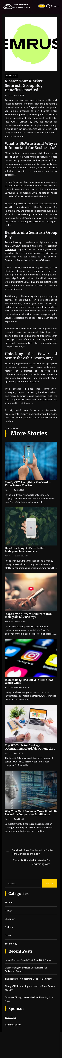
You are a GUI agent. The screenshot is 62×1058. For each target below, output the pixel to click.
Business (9, 902)
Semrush (14, 428)
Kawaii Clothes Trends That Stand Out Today (28, 960)
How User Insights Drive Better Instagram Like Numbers (25, 550)
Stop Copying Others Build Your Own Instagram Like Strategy (28, 615)
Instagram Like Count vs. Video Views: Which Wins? (29, 681)
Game (8, 935)
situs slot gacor (13, 1024)
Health (8, 910)
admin (7, 95)
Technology (11, 76)
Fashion (9, 927)
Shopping (10, 918)
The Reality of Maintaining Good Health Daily (28, 978)
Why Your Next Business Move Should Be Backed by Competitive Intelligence (31, 813)
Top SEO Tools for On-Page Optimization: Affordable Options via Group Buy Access (29, 748)
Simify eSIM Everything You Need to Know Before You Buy (28, 484)
